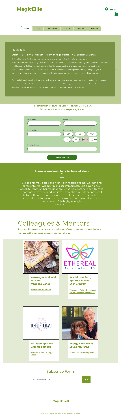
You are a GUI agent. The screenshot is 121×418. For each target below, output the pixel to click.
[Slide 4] (63, 204)
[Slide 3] (60, 204)
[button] (116, 13)
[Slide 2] (57, 204)
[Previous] (13, 187)
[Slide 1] (55, 204)
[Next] (108, 187)
